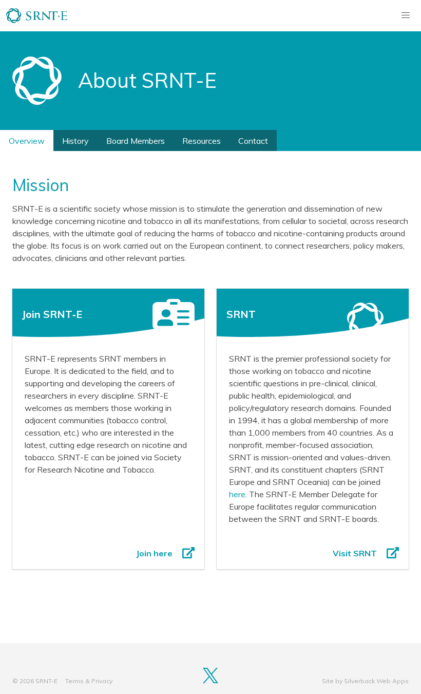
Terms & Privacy (88, 681)
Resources (201, 141)
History (75, 141)
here (237, 494)
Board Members (135, 141)
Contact (253, 141)
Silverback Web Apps (376, 681)
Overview (27, 141)
